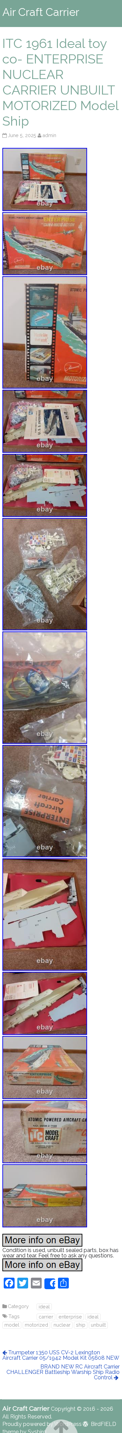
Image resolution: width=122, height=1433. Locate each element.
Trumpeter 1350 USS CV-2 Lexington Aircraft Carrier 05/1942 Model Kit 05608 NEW (60, 1355)
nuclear (62, 1325)
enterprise (70, 1317)
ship (80, 1325)
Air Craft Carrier (40, 12)
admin (49, 135)
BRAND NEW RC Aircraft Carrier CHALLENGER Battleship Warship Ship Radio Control (63, 1372)
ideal (44, 1306)
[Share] (50, 1283)
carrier (46, 1317)
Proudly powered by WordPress (42, 1424)
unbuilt (98, 1325)
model (11, 1325)
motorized (36, 1325)
